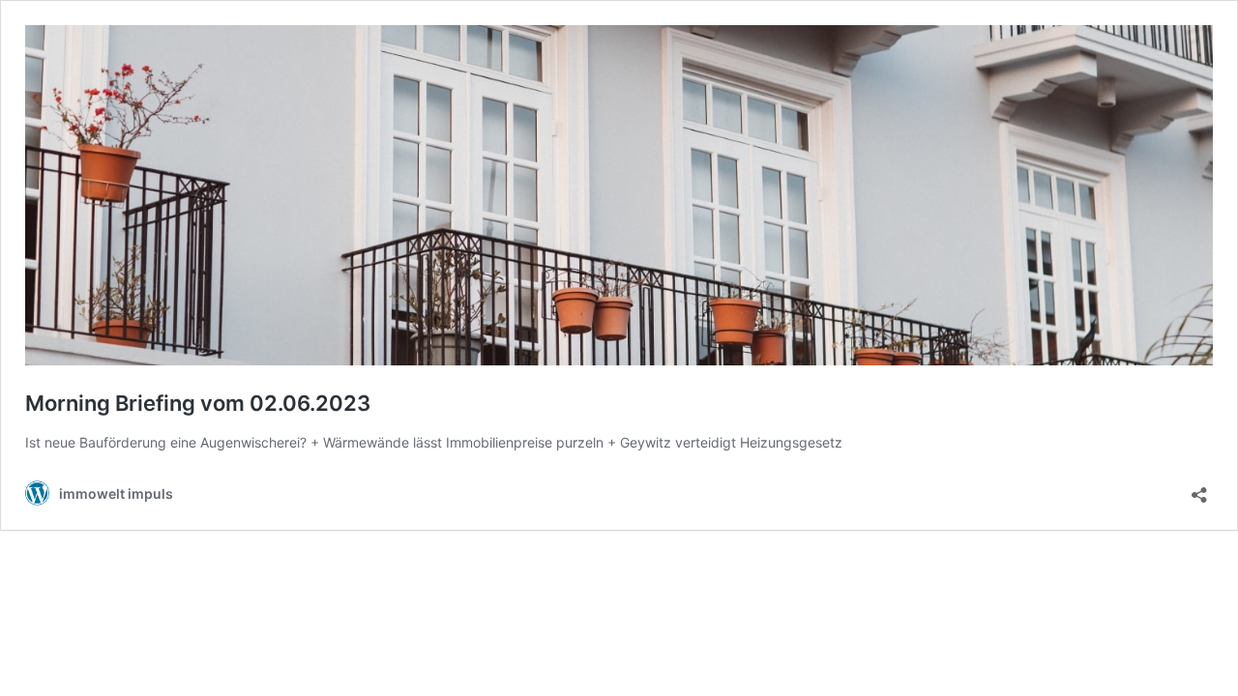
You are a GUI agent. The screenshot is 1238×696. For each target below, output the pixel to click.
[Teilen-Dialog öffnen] (1199, 489)
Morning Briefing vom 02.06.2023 (197, 403)
